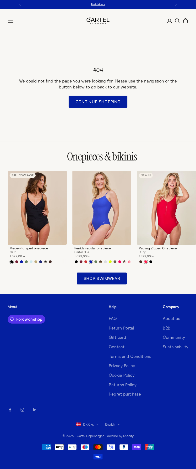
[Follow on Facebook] (10, 409)
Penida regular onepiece (92, 248)
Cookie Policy (122, 375)
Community (174, 337)
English (110, 424)
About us (171, 318)
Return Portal (121, 327)
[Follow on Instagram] (22, 409)
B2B (166, 327)
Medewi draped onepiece (29, 248)
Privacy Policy (122, 365)
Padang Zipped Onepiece (158, 248)
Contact (117, 346)
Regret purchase (125, 394)
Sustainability (175, 346)
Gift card (117, 337)
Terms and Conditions (130, 356)
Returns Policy (122, 384)
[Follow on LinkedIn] (35, 409)
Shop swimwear (102, 278)
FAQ (113, 318)
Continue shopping (98, 101)
